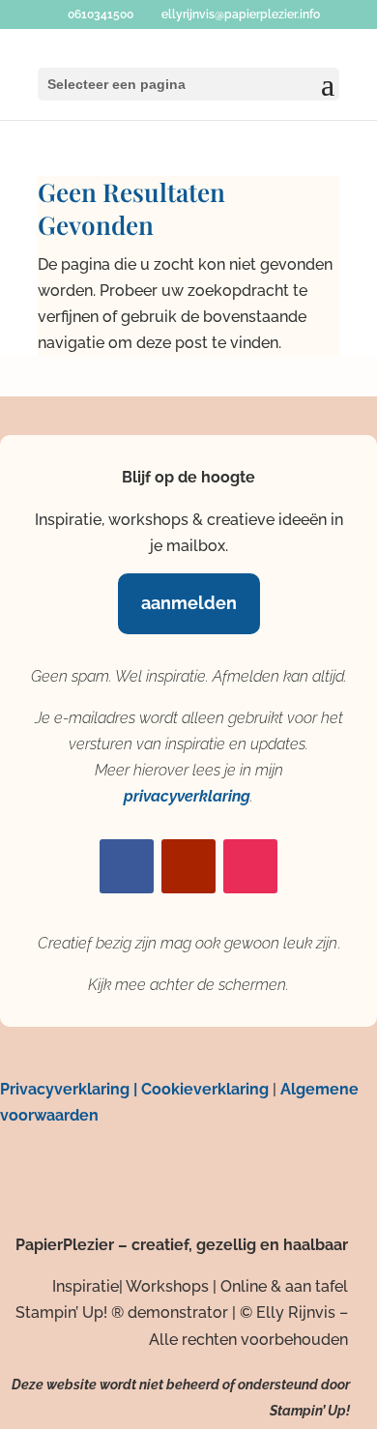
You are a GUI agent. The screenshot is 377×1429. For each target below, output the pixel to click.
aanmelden (189, 603)
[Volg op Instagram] (250, 866)
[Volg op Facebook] (127, 866)
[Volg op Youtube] (188, 866)
